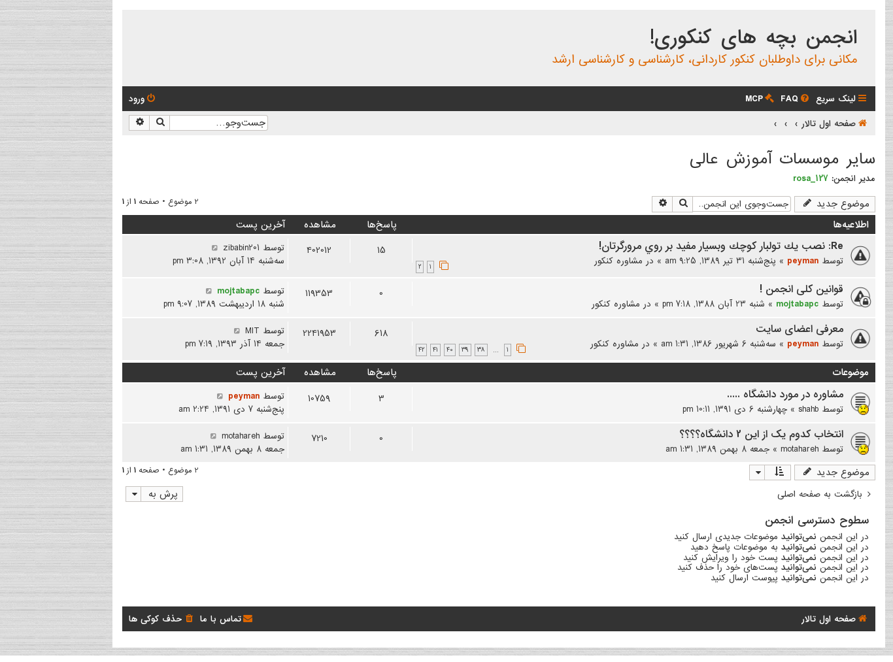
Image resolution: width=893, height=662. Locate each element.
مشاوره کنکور (618, 260)
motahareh (799, 448)
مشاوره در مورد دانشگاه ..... (785, 395)
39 (465, 350)
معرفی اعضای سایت (799, 329)
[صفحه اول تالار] (864, 22)
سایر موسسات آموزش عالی (782, 159)
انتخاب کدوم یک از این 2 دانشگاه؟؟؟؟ (761, 434)
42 (421, 350)
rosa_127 (810, 178)
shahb (808, 409)
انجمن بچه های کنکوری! (753, 38)
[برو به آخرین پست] (215, 247)
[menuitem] (796, 99)
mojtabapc (797, 303)
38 (481, 350)
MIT (252, 330)
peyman (802, 260)
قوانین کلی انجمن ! (801, 289)
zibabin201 (241, 247)
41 (435, 350)
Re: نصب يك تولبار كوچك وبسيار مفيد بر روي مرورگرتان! (721, 246)
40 (449, 350)
